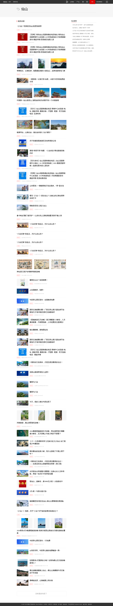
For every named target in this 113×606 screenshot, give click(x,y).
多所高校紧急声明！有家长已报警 (81, 39)
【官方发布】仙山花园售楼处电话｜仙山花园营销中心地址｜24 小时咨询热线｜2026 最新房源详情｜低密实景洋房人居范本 (47, 163)
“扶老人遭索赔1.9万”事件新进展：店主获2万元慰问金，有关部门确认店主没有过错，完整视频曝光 (84, 36)
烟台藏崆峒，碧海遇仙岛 (39, 330)
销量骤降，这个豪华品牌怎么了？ (81, 42)
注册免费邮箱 (99, 1)
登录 (92, 1)
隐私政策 (65, 604)
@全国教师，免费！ (37, 290)
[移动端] (67, 2)
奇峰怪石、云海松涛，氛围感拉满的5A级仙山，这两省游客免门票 (41, 71)
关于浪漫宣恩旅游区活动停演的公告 (43, 141)
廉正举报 (85, 604)
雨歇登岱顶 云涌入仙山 (38, 206)
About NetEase (39, 604)
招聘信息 (55, 604)
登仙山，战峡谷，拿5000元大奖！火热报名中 (46, 481)
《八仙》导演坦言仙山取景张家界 (29, 26)
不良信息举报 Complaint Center (75, 604)
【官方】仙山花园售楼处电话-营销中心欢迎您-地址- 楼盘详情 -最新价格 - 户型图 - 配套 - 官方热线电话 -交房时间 (48, 111)
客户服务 (60, 604)
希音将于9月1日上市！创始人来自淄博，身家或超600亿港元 (84, 51)
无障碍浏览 (15, 1)
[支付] (83, 2)
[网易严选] (78, 2)
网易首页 (5, 1)
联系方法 (50, 604)
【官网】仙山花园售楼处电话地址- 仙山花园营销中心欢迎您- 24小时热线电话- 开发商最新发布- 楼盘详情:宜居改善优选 (47, 175)
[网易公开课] (72, 2)
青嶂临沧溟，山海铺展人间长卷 (41, 580)
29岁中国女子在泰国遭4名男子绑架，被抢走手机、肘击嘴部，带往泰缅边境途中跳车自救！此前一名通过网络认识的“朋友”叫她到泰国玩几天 (84, 48)
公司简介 (45, 604)
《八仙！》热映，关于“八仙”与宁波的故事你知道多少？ (37, 511)
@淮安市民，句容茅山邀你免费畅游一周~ (45, 550)
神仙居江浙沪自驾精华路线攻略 (28, 272)
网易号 (18, 42)
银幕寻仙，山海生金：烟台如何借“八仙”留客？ (34, 132)
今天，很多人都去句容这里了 (40, 402)
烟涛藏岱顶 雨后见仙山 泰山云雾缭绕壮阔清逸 (47, 501)
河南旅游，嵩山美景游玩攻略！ (28, 423)
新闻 (19, 29)
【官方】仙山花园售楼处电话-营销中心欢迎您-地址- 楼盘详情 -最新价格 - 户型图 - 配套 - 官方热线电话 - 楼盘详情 (48, 352)
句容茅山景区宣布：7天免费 (40, 540)
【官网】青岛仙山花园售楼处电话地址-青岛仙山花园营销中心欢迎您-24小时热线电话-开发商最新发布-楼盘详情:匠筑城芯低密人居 (48, 37)
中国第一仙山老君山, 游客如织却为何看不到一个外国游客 (38, 100)
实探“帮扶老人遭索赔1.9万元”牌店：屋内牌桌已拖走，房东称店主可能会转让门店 (84, 33)
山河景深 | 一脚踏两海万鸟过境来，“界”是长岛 (47, 186)
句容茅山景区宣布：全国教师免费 (42, 300)
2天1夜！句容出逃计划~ (38, 491)
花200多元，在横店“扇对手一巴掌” (81, 27)
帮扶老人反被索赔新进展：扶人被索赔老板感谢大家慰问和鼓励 (84, 45)
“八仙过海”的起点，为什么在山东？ (43, 224)
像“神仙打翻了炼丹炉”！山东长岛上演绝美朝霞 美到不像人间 (39, 215)
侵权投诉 (90, 604)
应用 (10, 1)
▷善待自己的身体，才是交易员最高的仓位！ (46, 362)
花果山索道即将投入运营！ (39, 372)
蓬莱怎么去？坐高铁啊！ (39, 280)
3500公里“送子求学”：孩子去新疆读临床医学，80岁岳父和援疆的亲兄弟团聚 (84, 24)
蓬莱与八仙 (34, 382)
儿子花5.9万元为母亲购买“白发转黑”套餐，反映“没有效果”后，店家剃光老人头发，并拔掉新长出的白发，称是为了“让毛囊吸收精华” (84, 30)
